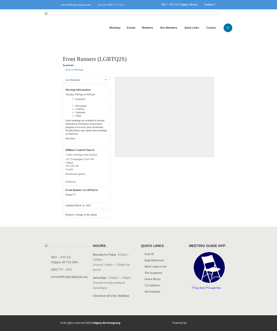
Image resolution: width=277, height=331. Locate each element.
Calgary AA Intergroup (106, 323)
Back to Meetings (74, 69)
